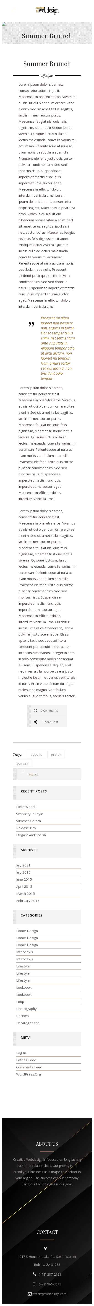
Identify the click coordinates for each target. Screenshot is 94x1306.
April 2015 (24, 886)
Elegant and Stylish (31, 835)
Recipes (22, 1015)
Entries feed (26, 1060)
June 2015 (24, 879)
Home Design (27, 930)
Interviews (24, 952)
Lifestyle (47, 75)
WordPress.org (28, 1074)
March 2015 (25, 893)
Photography (26, 1008)
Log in (21, 1053)
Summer (22, 763)
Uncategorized (27, 1022)
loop (20, 1001)
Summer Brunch (28, 821)
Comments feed (29, 1067)
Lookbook (23, 987)
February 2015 (27, 900)
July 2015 (23, 872)
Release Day (26, 828)
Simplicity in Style (29, 813)
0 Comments (49, 710)
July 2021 (23, 865)
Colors (36, 754)
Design (56, 754)
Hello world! (25, 806)
